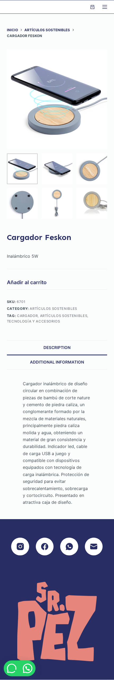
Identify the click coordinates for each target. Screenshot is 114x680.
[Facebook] (45, 547)
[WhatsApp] (69, 547)
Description (57, 347)
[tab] (57, 347)
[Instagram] (20, 547)
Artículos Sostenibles (53, 308)
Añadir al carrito (27, 282)
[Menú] (104, 6)
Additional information (57, 362)
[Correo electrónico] (94, 547)
